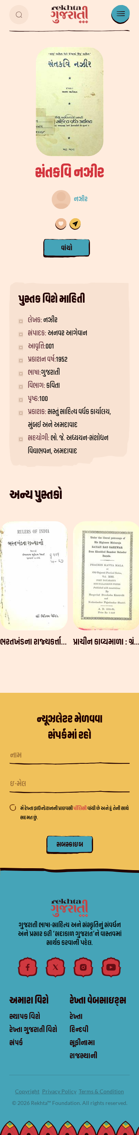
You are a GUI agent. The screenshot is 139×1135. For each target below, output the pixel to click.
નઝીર (81, 199)
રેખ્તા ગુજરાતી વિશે (33, 1030)
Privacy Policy (59, 1091)
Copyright (27, 1091)
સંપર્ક (16, 1043)
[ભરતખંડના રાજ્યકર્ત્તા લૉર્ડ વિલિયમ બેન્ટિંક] (34, 575)
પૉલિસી (80, 808)
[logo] (69, 14)
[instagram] (83, 967)
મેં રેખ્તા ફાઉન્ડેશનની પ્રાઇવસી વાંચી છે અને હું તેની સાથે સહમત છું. (74, 813)
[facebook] (27, 967)
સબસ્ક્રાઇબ (69, 844)
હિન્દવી (79, 1030)
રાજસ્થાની (83, 1056)
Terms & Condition (101, 1091)
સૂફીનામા (82, 1043)
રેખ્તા (76, 1016)
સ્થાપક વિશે (24, 1016)
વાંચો (66, 247)
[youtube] (111, 967)
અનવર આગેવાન (67, 333)
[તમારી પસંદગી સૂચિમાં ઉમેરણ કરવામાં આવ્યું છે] (60, 224)
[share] (75, 224)
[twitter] (55, 967)
